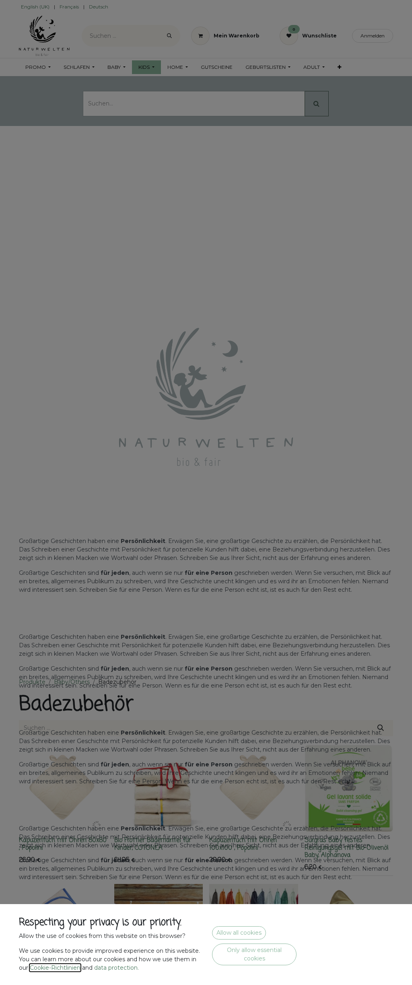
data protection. (117, 967)
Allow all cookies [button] (239, 932)
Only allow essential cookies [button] (254, 954)
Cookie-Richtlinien (55, 967)
